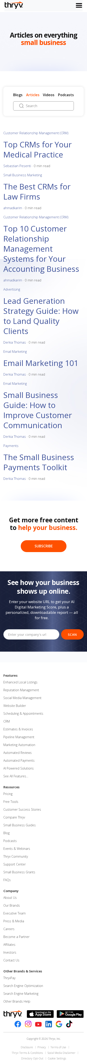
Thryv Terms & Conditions (27, 1053)
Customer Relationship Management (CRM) (35, 133)
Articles (32, 94)
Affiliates (9, 944)
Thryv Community (15, 856)
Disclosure (27, 1047)
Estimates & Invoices (18, 729)
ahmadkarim (12, 208)
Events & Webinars (16, 848)
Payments (11, 445)
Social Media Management (22, 698)
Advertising (11, 289)
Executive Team (14, 913)
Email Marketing (15, 351)
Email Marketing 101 (40, 363)
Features (10, 675)
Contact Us (11, 960)
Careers (8, 929)
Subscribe (44, 546)
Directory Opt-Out (32, 1058)
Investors (9, 952)
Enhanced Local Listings (20, 682)
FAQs (7, 880)
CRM (6, 721)
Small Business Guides (19, 825)
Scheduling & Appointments (23, 713)
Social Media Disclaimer (61, 1053)
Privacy (41, 1047)
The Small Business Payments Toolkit (38, 462)
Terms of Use (58, 1047)
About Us (10, 897)
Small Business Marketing (22, 175)
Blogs (18, 94)
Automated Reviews (17, 752)
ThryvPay (9, 978)
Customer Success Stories (22, 809)
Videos (48, 94)
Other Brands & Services (22, 971)
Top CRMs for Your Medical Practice (37, 149)
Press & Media (13, 921)
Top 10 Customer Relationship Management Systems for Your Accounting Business (41, 248)
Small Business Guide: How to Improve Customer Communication (37, 410)
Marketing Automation (19, 745)
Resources (11, 787)
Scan (72, 634)
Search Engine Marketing (20, 993)
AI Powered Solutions (18, 768)
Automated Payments (19, 760)
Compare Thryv (14, 817)
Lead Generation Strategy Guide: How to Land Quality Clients (41, 316)
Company (11, 891)
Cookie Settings (57, 1058)
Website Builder (14, 706)
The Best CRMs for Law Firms (36, 191)
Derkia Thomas (14, 342)
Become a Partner (16, 937)
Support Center (14, 864)
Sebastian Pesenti (17, 166)
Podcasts (66, 94)
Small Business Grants (19, 872)
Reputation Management (21, 690)
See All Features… (15, 776)
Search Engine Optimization (23, 986)
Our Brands (11, 905)
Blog (6, 833)
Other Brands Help (16, 1001)
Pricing (7, 794)
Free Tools (10, 801)
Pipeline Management (18, 737)
